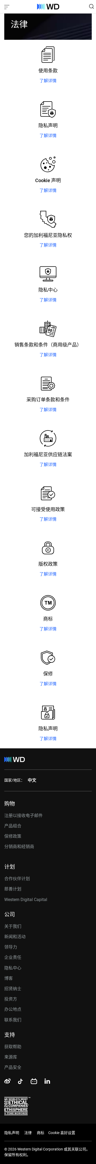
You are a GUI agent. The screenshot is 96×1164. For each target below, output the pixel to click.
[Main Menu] (7, 6)
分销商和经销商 (19, 846)
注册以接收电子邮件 (23, 815)
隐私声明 (11, 1133)
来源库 (10, 1057)
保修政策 (12, 836)
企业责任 (12, 957)
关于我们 (12, 926)
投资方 (10, 999)
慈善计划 (12, 888)
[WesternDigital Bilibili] (34, 1081)
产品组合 (12, 825)
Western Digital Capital (25, 899)
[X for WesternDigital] (62, 1081)
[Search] (91, 6)
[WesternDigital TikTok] (19, 1082)
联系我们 (12, 1019)
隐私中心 (12, 967)
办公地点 (12, 1009)
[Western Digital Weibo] (7, 1081)
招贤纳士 (12, 988)
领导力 (10, 947)
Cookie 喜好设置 (61, 1133)
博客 (8, 978)
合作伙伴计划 (17, 878)
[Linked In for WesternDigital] (48, 1082)
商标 (40, 1133)
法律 (28, 1133)
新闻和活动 (15, 936)
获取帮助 (12, 1046)
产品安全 (12, 1067)
